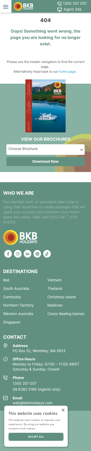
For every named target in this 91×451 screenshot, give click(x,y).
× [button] (63, 410)
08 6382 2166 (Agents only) (36, 389)
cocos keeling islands (65, 314)
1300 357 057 (74, 3)
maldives (55, 305)
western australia (18, 314)
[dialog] (36, 426)
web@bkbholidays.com (32, 403)
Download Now (45, 161)
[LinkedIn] (27, 254)
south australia (16, 288)
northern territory (18, 305)
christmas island (61, 297)
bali (6, 280)
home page (67, 71)
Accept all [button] (36, 437)
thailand (54, 288)
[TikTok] (47, 254)
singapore (11, 322)
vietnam (54, 280)
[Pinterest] (37, 254)
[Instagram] (18, 254)
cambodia (12, 297)
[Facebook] (8, 254)
